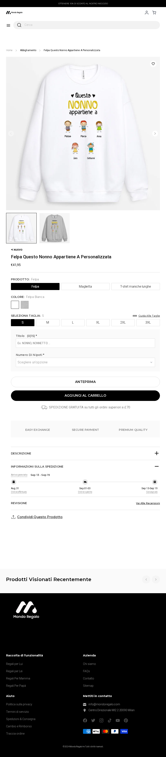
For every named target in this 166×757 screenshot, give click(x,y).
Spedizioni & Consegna (20, 719)
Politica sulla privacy (19, 704)
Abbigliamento (28, 50)
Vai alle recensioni (148, 503)
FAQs (86, 671)
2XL (123, 322)
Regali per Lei (14, 671)
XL (98, 322)
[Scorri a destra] (155, 133)
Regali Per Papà (16, 685)
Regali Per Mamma (18, 678)
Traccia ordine (15, 733)
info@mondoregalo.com (104, 704)
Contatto (88, 678)
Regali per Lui (14, 664)
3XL (148, 322)
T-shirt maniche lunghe (135, 286)
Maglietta (85, 286)
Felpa (35, 286)
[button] (85, 336)
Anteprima (85, 382)
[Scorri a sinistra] (11, 133)
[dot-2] (21, 228)
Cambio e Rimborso (19, 726)
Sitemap (88, 685)
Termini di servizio (17, 711)
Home (9, 50)
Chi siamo (89, 664)
